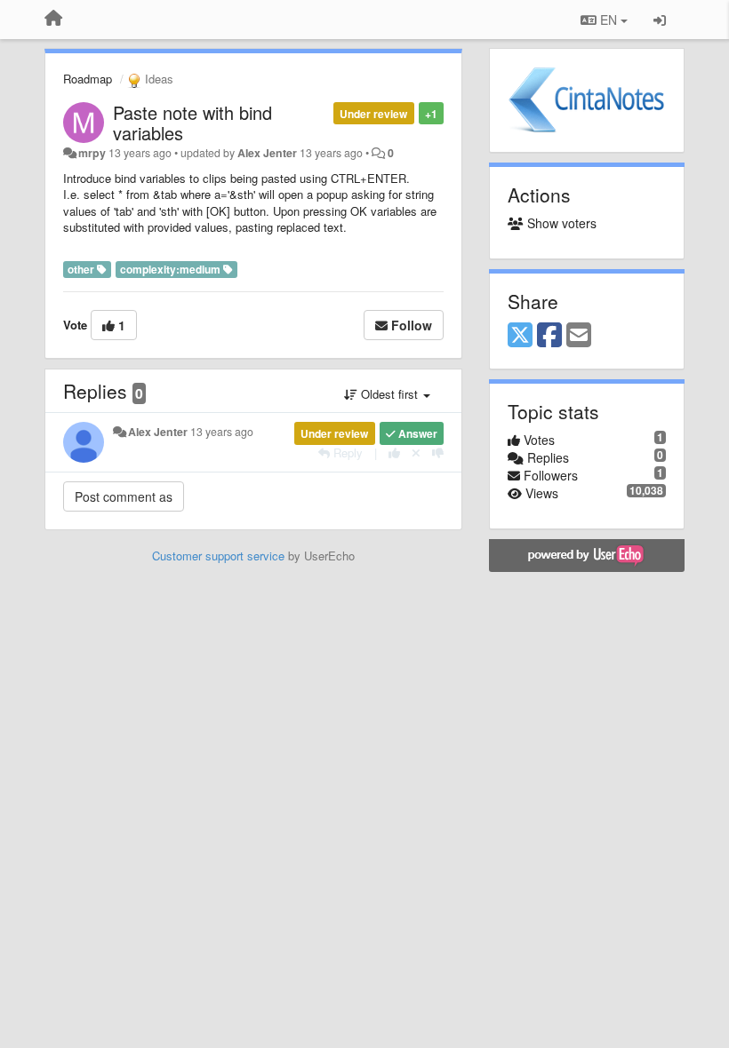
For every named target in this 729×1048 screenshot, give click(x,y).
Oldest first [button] (389, 393)
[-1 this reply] (438, 452)
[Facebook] (549, 336)
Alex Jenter (267, 153)
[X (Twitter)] (520, 336)
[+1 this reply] (394, 452)
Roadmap (87, 78)
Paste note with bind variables (192, 122)
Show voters (560, 223)
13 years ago (221, 432)
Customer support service (218, 555)
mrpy (92, 153)
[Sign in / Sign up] (660, 19)
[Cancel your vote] (416, 452)
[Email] (578, 336)
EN (609, 19)
